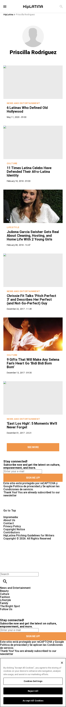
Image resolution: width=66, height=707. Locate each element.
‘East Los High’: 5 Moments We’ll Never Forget (32, 425)
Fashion (5, 597)
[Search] (61, 6)
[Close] (62, 662)
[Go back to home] (27, 552)
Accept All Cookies (33, 700)
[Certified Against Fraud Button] (15, 541)
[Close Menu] (4, 568)
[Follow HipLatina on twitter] (12, 612)
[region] (33, 682)
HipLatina (8, 14)
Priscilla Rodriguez (25, 14)
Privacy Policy (12, 526)
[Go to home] (33, 503)
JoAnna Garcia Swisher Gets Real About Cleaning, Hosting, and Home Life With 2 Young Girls (33, 235)
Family (4, 603)
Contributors (11, 532)
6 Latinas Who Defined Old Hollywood (27, 109)
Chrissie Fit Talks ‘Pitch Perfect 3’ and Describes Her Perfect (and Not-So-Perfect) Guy (31, 299)
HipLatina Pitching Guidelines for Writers (28, 535)
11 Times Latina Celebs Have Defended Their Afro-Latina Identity (29, 171)
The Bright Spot (10, 606)
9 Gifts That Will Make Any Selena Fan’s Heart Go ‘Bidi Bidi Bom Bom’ (33, 363)
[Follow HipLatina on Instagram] (20, 612)
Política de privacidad (26, 486)
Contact (8, 523)
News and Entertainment (23, 103)
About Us (9, 520)
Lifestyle (13, 227)
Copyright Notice (14, 529)
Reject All (33, 691)
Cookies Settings (33, 681)
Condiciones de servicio (18, 489)
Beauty (4, 591)
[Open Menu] (5, 6)
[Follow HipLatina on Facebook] (4, 612)
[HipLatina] (33, 6)
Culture (12, 163)
